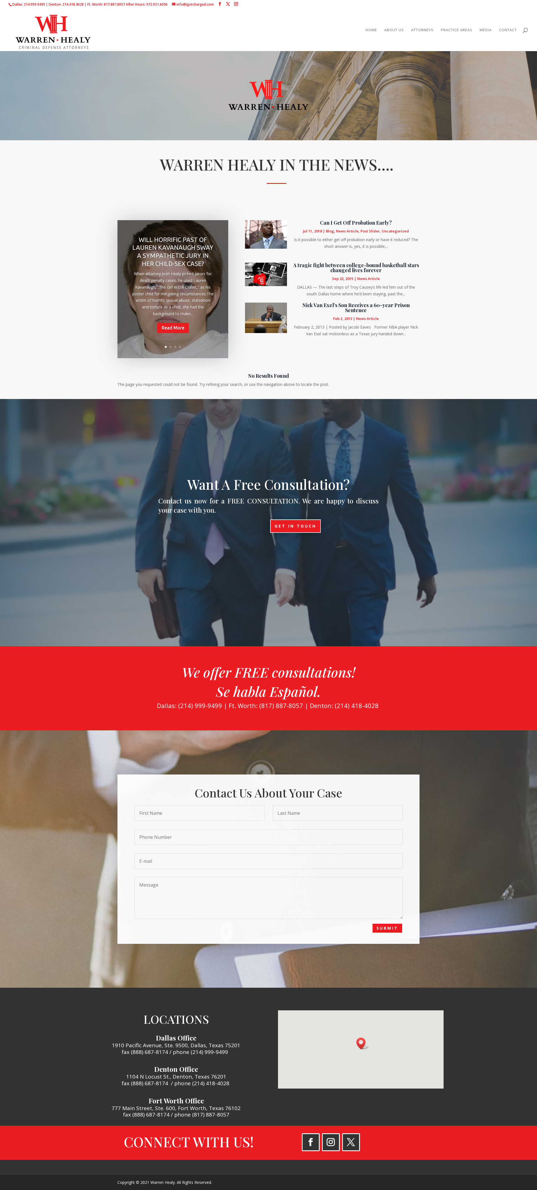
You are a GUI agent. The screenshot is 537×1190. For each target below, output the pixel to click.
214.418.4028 (73, 4)
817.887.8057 (114, 4)
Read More (173, 327)
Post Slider (370, 231)
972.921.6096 (157, 4)
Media (486, 30)
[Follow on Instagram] (331, 1142)
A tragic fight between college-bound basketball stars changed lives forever (356, 268)
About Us (394, 30)
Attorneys (422, 30)
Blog (330, 231)
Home (371, 30)
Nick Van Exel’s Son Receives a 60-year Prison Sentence (356, 307)
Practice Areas (456, 30)
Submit (387, 928)
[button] (362, 1043)
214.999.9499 (34, 4)
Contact (508, 30)
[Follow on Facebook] (311, 1142)
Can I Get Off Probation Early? (356, 222)
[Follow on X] (351, 1142)
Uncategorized (395, 231)
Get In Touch (295, 526)
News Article (347, 231)
